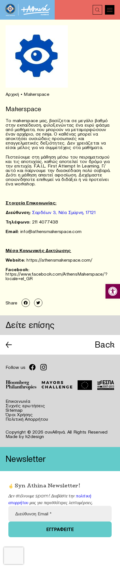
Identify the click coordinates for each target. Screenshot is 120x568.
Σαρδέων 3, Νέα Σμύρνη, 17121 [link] (63, 212)
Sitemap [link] (14, 410)
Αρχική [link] (12, 94)
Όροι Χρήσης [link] (19, 414)
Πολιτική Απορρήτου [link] (27, 419)
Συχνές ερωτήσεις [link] (25, 405)
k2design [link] (34, 436)
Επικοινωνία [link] (18, 401)
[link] (112, 291)
